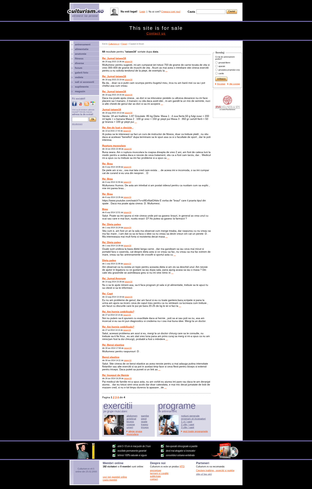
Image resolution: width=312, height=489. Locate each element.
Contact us (156, 33)
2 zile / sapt (187, 424)
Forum (124, 44)
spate (144, 421)
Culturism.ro (114, 44)
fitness (79, 58)
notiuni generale (190, 415)
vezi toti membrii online (115, 477)
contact (154, 479)
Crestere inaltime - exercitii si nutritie (215, 470)
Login (142, 11)
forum (78, 67)
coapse (131, 424)
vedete (79, 77)
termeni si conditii (159, 473)
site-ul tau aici (204, 474)
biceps (130, 421)
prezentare (155, 470)
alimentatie (81, 49)
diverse (79, 63)
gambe (145, 415)
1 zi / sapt (186, 421)
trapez (144, 424)
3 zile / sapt (187, 427)
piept (144, 418)
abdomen (132, 415)
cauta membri (110, 480)
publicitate (155, 476)
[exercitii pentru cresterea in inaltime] (156, 458)
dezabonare (77, 124)
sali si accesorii (84, 81)
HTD (182, 466)
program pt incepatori (193, 418)
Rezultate (221, 84)
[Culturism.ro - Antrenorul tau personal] (86, 13)
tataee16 (128, 61)
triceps (145, 427)
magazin (80, 91)
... (166, 70)
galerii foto (81, 72)
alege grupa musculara (134, 433)
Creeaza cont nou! (170, 11)
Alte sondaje (234, 84)
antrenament (82, 44)
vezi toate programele (195, 431)
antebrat (131, 418)
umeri (130, 427)
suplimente (82, 86)
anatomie (80, 53)
